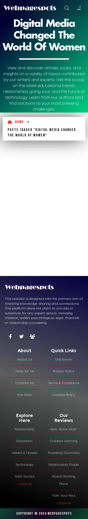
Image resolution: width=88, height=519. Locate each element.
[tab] (24, 351)
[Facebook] (10, 337)
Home (19, 122)
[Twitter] (21, 337)
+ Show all (24, 484)
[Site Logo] (30, 8)
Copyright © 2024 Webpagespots (44, 513)
